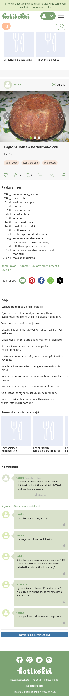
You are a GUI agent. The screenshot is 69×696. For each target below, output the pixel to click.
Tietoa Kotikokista (19, 679)
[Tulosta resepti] (40, 175)
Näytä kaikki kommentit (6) (34, 634)
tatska (16, 84)
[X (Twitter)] (60, 280)
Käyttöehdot (51, 679)
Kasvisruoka (30, 162)
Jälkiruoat (11, 162)
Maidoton (50, 162)
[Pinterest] (32, 280)
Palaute (37, 679)
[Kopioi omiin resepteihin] (52, 175)
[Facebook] (41, 280)
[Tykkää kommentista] (63, 524)
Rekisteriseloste (34, 685)
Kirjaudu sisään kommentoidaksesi (20, 506)
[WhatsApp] (50, 280)
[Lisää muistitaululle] (6, 175)
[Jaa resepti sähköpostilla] (22, 280)
